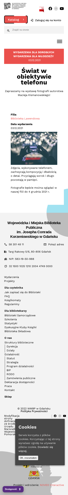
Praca (8, 386)
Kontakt (9, 390)
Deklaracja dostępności (19, 382)
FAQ (7, 296)
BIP (9, 370)
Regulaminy (11, 304)
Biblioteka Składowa (17, 331)
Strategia (12, 362)
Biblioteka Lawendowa (25, 118)
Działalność (11, 354)
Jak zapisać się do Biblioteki (22, 292)
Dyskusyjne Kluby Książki (20, 327)
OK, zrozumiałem (28, 458)
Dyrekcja (12, 346)
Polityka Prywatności (34, 411)
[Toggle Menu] (59, 41)
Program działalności (20, 366)
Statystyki (10, 323)
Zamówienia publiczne (21, 378)
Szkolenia (10, 319)
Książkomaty (12, 300)
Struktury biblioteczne (19, 342)
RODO (10, 374)
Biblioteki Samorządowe (19, 315)
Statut (11, 358)
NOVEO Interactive (52, 485)
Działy (11, 350)
